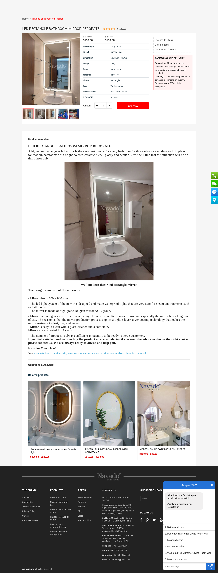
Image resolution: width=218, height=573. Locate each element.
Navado (143, 353)
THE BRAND (29, 490)
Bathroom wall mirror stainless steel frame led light (54, 451)
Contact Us (27, 502)
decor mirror (55, 353)
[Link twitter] (154, 521)
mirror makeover (117, 353)
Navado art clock (58, 497)
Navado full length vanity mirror (58, 533)
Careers (25, 515)
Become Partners (30, 520)
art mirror (44, 353)
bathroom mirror (87, 353)
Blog (80, 511)
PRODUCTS (56, 490)
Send (210, 566)
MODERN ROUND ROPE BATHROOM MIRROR (163, 449)
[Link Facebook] (141, 521)
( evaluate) (121, 29)
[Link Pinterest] (147, 521)
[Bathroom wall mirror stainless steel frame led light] (54, 413)
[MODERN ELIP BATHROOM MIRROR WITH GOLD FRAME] (109, 413)
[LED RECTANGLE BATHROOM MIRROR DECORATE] (28, 114)
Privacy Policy (28, 511)
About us (26, 497)
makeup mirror (102, 353)
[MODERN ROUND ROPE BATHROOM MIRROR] (163, 413)
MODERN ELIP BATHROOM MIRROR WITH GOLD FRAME (106, 451)
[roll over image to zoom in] (51, 68)
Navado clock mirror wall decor (58, 525)
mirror (36, 353)
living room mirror (70, 353)
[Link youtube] (161, 521)
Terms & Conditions (31, 506)
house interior (132, 353)
